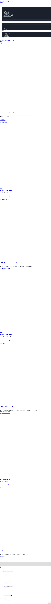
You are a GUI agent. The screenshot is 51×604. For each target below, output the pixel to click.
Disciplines (3, 586)
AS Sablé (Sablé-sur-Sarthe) (7, 9)
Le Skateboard (5, 29)
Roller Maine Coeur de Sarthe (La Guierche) (8, 14)
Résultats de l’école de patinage (7, 33)
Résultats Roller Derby (6, 35)
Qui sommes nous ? (4, 5)
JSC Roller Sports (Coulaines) (7, 10)
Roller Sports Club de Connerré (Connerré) (8, 15)
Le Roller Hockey (5, 27)
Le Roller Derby (5, 26)
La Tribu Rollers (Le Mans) (6, 11)
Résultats (3, 595)
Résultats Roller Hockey (6, 36)
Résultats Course (5, 32)
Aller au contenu (2, 0)
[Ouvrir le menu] (1, 43)
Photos (3, 37)
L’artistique (5, 28)
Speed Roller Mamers (3, 120)
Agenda (3, 30)
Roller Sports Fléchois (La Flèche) (7, 16)
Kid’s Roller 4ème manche (3, 122)
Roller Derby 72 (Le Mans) (6, 13)
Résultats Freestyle (6, 34)
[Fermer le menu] (0, 567)
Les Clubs (3, 571)
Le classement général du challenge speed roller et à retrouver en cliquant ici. (12, 112)
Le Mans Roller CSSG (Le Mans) (7, 12)
